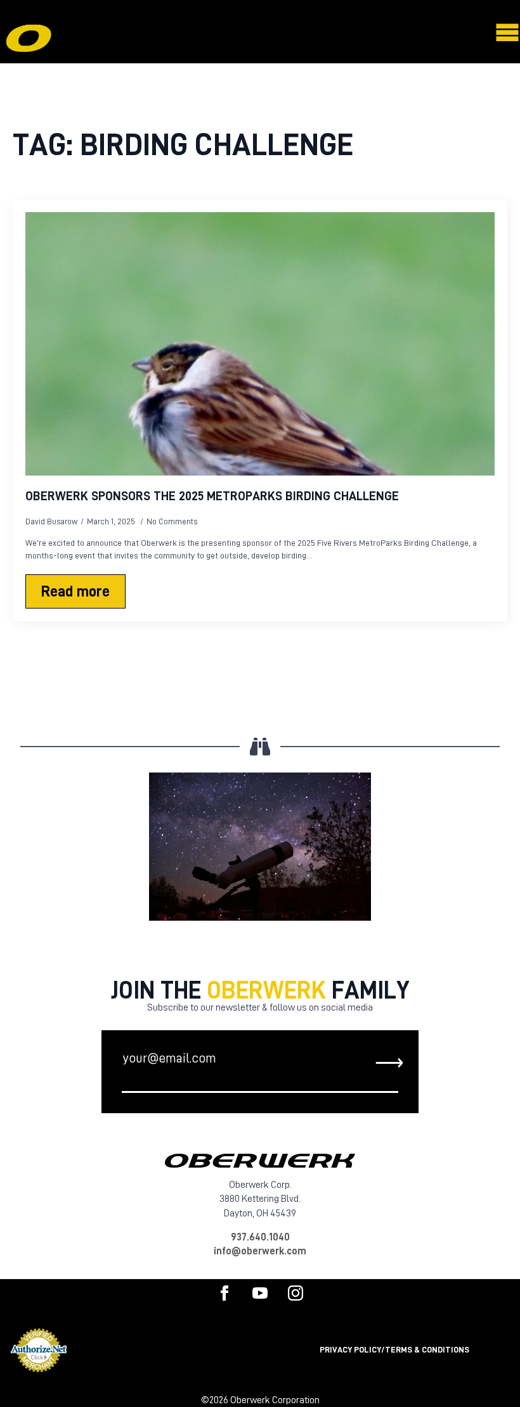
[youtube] (260, 1293)
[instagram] (295, 1293)
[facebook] (224, 1293)
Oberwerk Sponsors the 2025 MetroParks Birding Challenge (212, 495)
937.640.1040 (260, 1237)
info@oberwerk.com (260, 1251)
